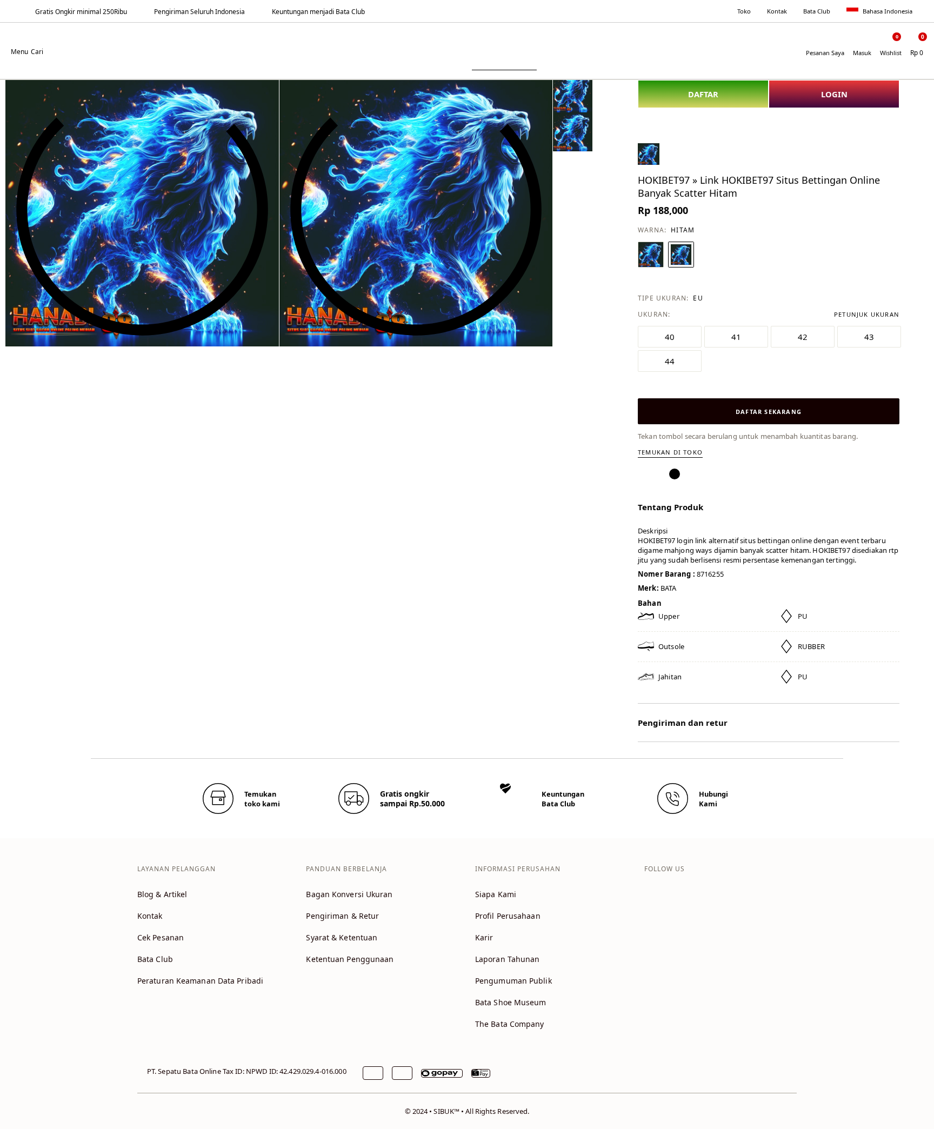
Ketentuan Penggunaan (349, 959)
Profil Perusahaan (508, 916)
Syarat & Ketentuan (341, 937)
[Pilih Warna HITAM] (681, 255)
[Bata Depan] (467, 44)
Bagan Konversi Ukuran (349, 894)
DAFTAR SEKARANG (769, 411)
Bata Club (816, 11)
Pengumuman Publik (513, 981)
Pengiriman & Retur (342, 916)
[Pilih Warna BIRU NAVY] (651, 255)
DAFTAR (703, 94)
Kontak (777, 11)
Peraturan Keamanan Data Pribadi (200, 981)
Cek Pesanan (160, 937)
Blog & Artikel (162, 894)
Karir (484, 937)
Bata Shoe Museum (510, 1002)
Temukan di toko (670, 452)
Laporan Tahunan (507, 959)
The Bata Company (509, 1024)
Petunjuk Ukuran (866, 314)
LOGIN (834, 94)
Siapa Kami (495, 894)
